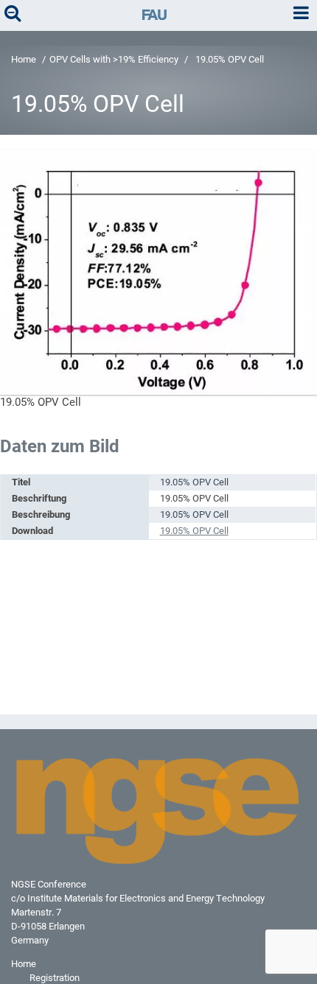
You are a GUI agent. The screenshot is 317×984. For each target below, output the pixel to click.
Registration (54, 977)
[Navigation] (301, 13)
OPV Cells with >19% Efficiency (113, 59)
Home (23, 59)
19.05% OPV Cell (194, 530)
